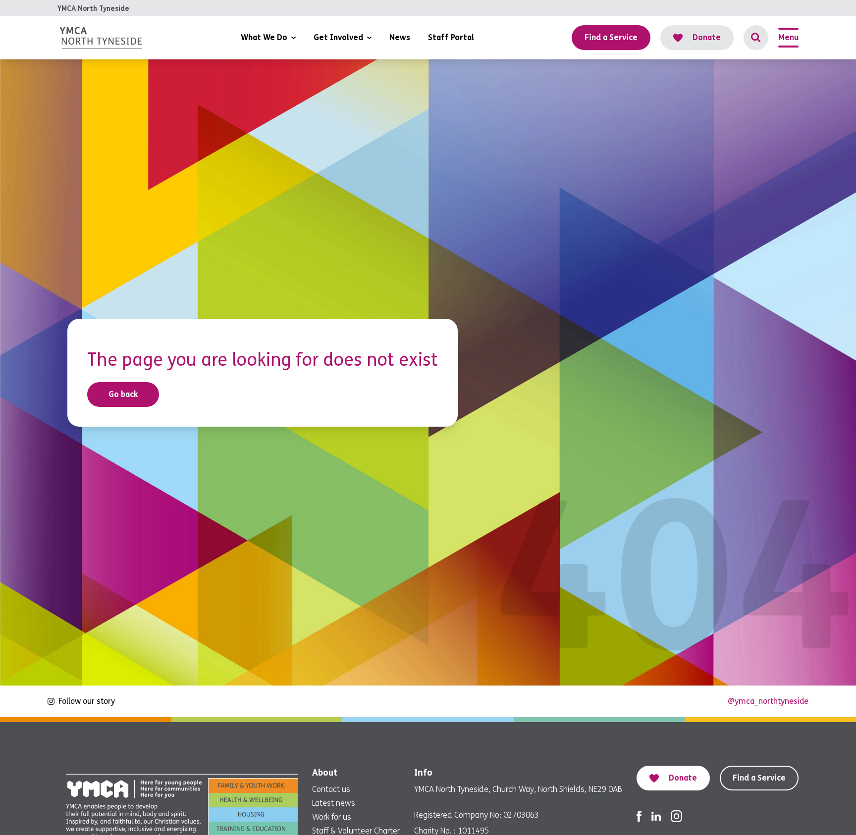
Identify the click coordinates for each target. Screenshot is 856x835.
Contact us (331, 789)
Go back (123, 394)
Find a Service (759, 778)
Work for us (331, 817)
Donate (707, 37)
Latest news (333, 803)
